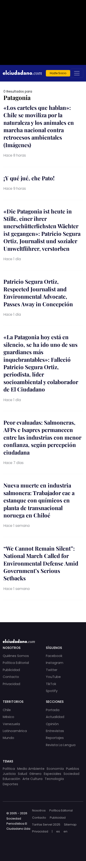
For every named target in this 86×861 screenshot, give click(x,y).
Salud (22, 773)
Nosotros (39, 810)
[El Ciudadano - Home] (22, 73)
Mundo (8, 737)
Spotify (52, 691)
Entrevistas (55, 731)
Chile (7, 710)
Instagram (54, 662)
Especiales (52, 773)
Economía (55, 768)
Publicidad (11, 670)
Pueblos (72, 768)
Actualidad (55, 717)
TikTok (51, 684)
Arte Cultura (32, 778)
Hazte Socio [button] (58, 73)
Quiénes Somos (16, 656)
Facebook (54, 656)
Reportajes (55, 737)
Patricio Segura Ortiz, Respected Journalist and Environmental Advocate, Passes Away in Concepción (38, 292)
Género (35, 773)
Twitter (51, 670)
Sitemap (70, 824)
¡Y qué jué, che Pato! (29, 178)
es (58, 831)
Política (9, 768)
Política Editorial (16, 662)
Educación (11, 778)
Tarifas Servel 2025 (46, 824)
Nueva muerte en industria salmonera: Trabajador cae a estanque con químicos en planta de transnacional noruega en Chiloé (39, 500)
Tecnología (54, 778)
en (65, 831)
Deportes (10, 784)
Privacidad (11, 684)
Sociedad (71, 773)
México (8, 717)
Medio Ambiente (30, 768)
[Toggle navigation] (76, 73)
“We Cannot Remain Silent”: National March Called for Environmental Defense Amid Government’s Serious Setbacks (40, 563)
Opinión (52, 724)
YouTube (53, 676)
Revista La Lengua (60, 745)
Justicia (9, 773)
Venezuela (11, 724)
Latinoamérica (15, 731)
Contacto (11, 676)
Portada (52, 710)
